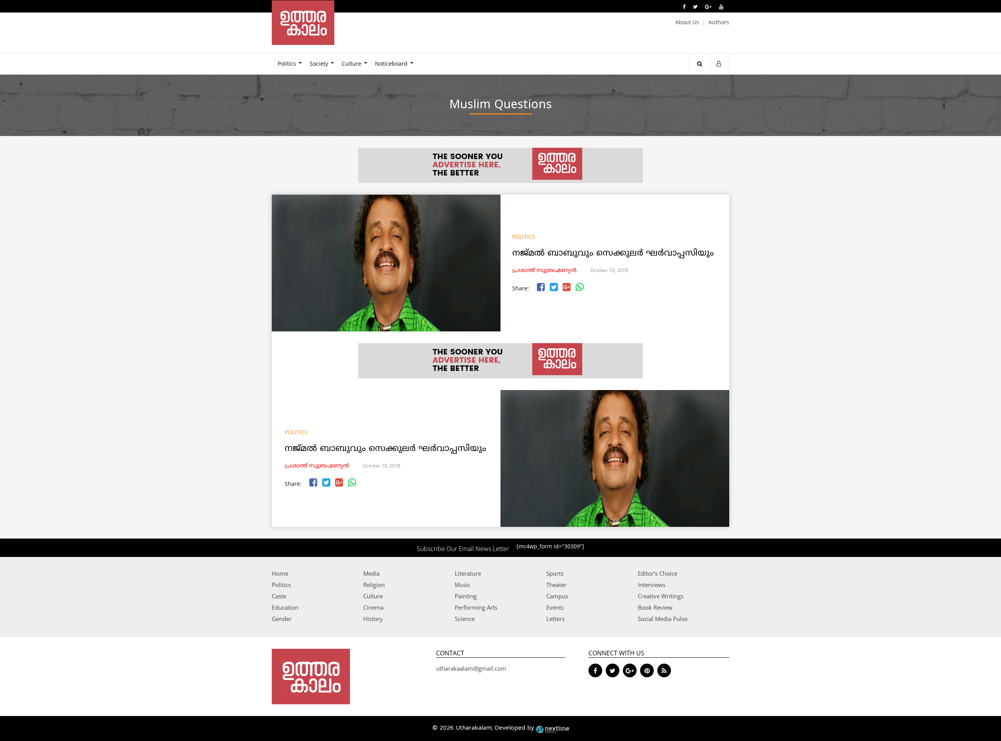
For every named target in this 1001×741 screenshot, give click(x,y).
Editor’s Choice (657, 573)
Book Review (655, 607)
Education (285, 607)
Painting (466, 596)
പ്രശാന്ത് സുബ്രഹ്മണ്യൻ (544, 270)
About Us (687, 22)
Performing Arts (476, 607)
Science (465, 619)
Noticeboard (391, 63)
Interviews (652, 585)
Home (280, 573)
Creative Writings (660, 596)
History (373, 619)
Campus (557, 596)
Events (555, 607)
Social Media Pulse (662, 619)
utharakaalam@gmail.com (471, 668)
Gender (282, 619)
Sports (554, 573)
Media (371, 573)
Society (319, 63)
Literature (468, 573)
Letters (555, 619)
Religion (374, 585)
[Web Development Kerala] (552, 728)
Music (462, 585)
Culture (351, 63)
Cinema (373, 607)
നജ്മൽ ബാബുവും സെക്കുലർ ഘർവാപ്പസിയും (613, 253)
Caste (279, 596)
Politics (287, 63)
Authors (719, 22)
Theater (556, 585)
